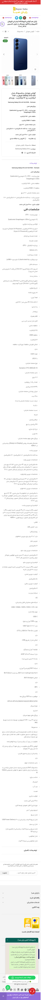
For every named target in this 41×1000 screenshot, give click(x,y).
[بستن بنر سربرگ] (2, 2)
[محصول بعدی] (3, 31)
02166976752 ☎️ (7, 18)
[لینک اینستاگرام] (24, 18)
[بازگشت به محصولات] (5, 31)
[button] (37, 54)
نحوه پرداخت (31, 957)
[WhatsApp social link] (20, 18)
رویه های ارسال (20, 957)
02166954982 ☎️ (33, 18)
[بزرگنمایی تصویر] (35, 69)
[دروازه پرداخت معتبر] (35, 923)
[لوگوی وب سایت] (20, 10)
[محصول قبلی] (8, 31)
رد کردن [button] (3, 996)
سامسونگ (20, 32)
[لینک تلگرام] (16, 18)
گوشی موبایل (30, 32)
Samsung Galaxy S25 (22, 149)
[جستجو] (2, 24)
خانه (37, 32)
